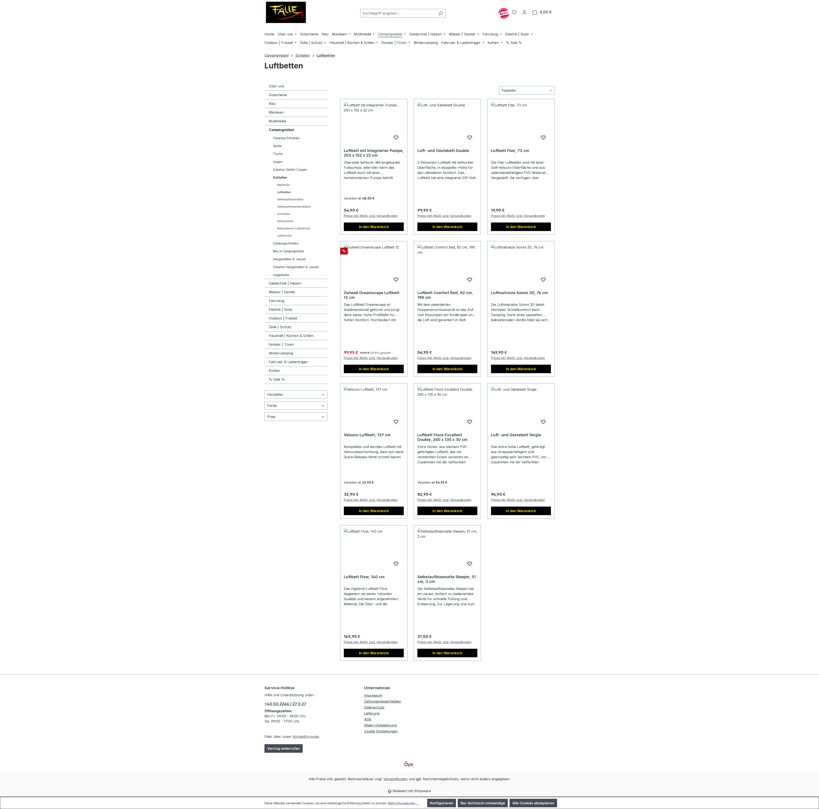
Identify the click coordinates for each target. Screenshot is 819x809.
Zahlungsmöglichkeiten (382, 701)
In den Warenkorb (374, 227)
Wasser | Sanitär (282, 292)
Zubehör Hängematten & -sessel (296, 267)
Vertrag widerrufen (283, 748)
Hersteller (275, 394)
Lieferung (371, 713)
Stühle (277, 146)
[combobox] (398, 13)
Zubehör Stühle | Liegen (290, 169)
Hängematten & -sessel (289, 259)
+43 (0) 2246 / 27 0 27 (285, 704)
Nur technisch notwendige (482, 803)
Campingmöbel (281, 130)
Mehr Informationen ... (403, 803)
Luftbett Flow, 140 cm (364, 577)
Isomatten (283, 213)
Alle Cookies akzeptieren (533, 803)
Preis (271, 417)
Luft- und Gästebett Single (516, 435)
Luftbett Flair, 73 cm (510, 150)
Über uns (276, 86)
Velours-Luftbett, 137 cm (367, 435)
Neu (272, 103)
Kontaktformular (306, 736)
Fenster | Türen (281, 344)
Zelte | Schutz (280, 327)
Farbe (272, 405)
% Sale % (277, 379)
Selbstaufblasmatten (290, 199)
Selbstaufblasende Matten (294, 206)
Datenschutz (374, 707)
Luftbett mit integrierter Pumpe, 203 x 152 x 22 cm (374, 152)
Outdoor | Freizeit (283, 318)
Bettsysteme (285, 221)
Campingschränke (285, 243)
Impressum (373, 695)
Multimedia (277, 121)
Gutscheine (278, 95)
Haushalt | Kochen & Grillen (291, 336)
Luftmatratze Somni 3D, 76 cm (519, 292)
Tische (278, 154)
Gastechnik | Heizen (285, 283)
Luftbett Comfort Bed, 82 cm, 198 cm (445, 295)
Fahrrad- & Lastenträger (288, 362)
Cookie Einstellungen (381, 731)
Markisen (276, 112)
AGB (367, 719)
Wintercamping (281, 353)
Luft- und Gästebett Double (443, 150)
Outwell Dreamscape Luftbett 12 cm (371, 295)
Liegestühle (281, 275)
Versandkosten (395, 779)
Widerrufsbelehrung (380, 725)
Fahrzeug (276, 301)
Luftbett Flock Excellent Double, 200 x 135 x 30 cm (442, 437)
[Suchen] (441, 13)
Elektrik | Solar (281, 309)
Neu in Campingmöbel (288, 251)
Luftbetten (284, 192)
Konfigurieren (441, 803)
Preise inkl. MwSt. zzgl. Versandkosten (371, 216)
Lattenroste (284, 235)
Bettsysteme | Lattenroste (293, 228)
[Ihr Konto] (524, 12)
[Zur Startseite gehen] (285, 12)
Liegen (278, 161)
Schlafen (280, 177)
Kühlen (274, 370)
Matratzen (283, 184)
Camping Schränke (286, 138)
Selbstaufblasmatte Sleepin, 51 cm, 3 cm (446, 579)
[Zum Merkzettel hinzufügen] (396, 137)
